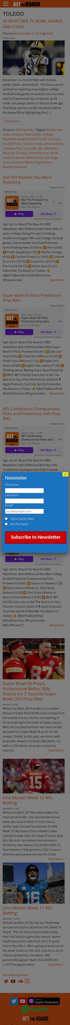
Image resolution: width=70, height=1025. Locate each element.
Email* (9, 505)
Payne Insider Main (22, 519)
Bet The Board (19, 524)
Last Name (11, 495)
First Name (12, 485)
